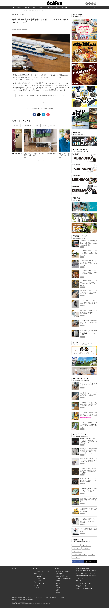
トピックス (49, 7)
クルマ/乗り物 (37, 576)
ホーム (13, 11)
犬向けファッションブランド (41, 571)
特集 (57, 7)
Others (36, 589)
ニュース (19, 7)
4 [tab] (44, 160)
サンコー (76, 557)
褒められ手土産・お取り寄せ (63, 571)
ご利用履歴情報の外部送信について (86, 576)
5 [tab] (46, 160)
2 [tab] (38, 160)
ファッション (37, 580)
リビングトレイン (27, 125)
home (13, 7)
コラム (34, 7)
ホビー (13, 29)
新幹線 (44, 125)
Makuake (86, 548)
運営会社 (78, 581)
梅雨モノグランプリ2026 (62, 576)
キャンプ (76, 545)
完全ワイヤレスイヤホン (79, 554)
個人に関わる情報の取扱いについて (86, 570)
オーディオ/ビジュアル (40, 575)
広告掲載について (81, 586)
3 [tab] (41, 160)
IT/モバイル (37, 573)
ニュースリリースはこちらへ (84, 583)
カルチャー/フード (39, 587)
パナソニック (86, 545)
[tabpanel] (41, 143)
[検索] (95, 7)
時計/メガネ (37, 582)
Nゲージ (16, 125)
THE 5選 (58, 580)
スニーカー (76, 548)
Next (67, 140)
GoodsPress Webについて (83, 568)
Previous (14, 140)
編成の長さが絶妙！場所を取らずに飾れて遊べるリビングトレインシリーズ (40, 11)
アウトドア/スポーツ (39, 578)
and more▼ (64, 7)
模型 (19, 29)
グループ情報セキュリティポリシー (86, 573)
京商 (37, 125)
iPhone (91, 554)
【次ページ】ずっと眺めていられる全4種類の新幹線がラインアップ (41, 95)
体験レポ (27, 7)
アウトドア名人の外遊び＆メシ (63, 578)
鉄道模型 (52, 125)
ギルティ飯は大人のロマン (62, 575)
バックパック (77, 551)
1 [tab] (36, 160)
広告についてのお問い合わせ (84, 588)
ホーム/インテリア (39, 583)
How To (41, 7)
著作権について (80, 578)
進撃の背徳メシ (59, 573)
